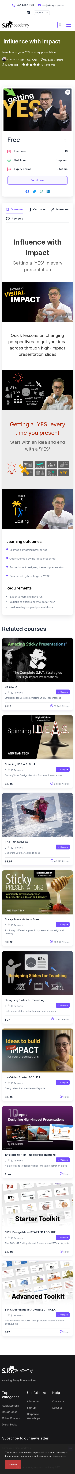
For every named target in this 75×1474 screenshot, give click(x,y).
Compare (64, 692)
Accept (13, 1464)
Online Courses (11, 1418)
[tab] (14, 209)
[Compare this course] (66, 139)
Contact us (58, 1401)
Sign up (31, 1407)
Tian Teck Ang (28, 59)
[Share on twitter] (34, 191)
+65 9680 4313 (25, 5)
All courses (33, 1401)
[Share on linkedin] (48, 191)
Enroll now (37, 180)
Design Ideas (9, 1411)
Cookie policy (59, 1456)
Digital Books (9, 1424)
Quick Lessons (10, 1405)
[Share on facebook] (27, 191)
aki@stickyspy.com (53, 5)
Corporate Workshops (33, 1416)
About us (57, 1407)
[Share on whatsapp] (41, 191)
